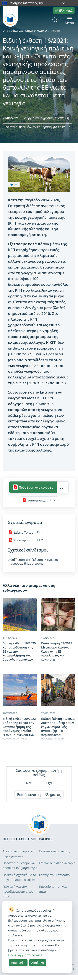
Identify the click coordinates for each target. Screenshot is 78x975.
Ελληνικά (66, 10)
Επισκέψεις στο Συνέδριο (57, 863)
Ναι (29, 783)
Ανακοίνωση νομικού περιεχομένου (18, 853)
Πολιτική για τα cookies (25, 955)
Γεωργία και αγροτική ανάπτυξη (46, 118)
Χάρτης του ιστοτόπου (55, 875)
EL (61, 487)
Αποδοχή (37, 963)
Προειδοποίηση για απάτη (53, 888)
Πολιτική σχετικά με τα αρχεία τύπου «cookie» (19, 877)
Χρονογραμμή (24, 540)
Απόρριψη (18, 963)
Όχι (49, 783)
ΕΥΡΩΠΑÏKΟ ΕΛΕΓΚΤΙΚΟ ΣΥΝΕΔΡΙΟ (25, 31)
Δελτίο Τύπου (23, 532)
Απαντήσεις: (37, 500)
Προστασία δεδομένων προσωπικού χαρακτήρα (20, 865)
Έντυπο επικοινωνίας (54, 851)
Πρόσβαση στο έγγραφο (36, 487)
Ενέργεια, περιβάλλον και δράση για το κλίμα (37, 127)
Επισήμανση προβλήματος (39, 794)
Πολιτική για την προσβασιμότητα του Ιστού (18, 891)
